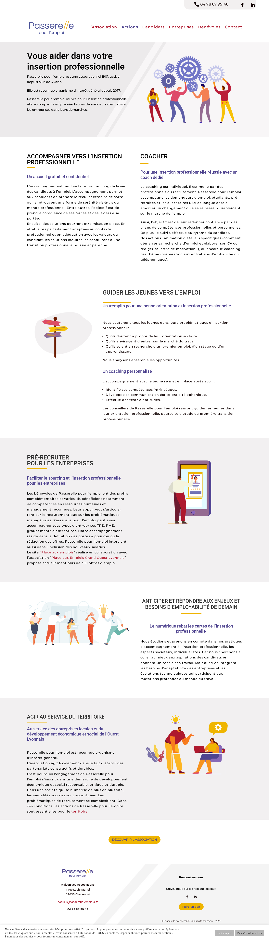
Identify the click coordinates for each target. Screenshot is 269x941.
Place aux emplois (57, 552)
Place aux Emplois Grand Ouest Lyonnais (88, 558)
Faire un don (191, 906)
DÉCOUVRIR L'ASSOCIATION (134, 840)
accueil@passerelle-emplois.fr (78, 902)
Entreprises (181, 27)
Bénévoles (209, 27)
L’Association (102, 27)
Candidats (153, 27)
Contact (233, 27)
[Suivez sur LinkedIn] (252, 5)
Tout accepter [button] (224, 933)
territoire (79, 811)
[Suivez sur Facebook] (242, 5)
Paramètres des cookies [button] (249, 933)
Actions (130, 27)
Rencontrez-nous (191, 877)
